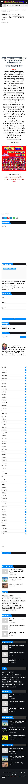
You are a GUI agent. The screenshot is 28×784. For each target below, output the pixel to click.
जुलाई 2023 (14, 441)
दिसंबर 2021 (14, 493)
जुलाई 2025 (14, 381)
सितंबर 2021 (14, 501)
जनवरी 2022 (14, 490)
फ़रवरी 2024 (14, 422)
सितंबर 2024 (14, 408)
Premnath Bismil (8, 608)
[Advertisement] (14, 39)
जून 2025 (14, 383)
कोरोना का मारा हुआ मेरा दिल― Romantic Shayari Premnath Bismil (14, 179)
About (9, 772)
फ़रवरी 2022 (14, 487)
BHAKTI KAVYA (7, 596)
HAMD (23, 601)
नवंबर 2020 (14, 528)
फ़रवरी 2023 (14, 454)
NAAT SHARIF (7, 606)
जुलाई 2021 (14, 506)
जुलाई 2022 (14, 473)
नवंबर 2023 (14, 430)
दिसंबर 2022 (14, 460)
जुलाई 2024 (14, 413)
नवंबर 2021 (14, 495)
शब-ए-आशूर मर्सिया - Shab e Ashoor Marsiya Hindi (16, 632)
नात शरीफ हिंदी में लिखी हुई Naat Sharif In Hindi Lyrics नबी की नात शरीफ (17, 578)
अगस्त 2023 (14, 438)
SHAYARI (7, 10)
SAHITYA (20, 608)
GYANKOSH (14, 601)
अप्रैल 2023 (14, 449)
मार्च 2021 (14, 517)
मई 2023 (14, 446)
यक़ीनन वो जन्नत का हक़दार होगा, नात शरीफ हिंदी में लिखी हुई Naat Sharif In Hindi (17, 736)
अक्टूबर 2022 (14, 465)
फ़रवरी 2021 (14, 520)
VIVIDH (13, 610)
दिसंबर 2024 (14, 400)
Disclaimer (14, 774)
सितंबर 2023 (14, 435)
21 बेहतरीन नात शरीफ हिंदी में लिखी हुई (16, 584)
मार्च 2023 (14, 452)
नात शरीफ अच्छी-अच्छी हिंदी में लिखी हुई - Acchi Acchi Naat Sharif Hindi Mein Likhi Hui (16, 571)
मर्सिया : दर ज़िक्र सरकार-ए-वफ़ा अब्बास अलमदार (16, 619)
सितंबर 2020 (14, 534)
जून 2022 (14, 476)
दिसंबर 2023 (14, 427)
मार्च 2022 (14, 484)
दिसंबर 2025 (14, 372)
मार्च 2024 (14, 419)
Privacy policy (22, 772)
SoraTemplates (10, 780)
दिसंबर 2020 (14, 525)
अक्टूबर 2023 (14, 433)
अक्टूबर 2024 (14, 405)
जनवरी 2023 (14, 457)
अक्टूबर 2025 (14, 378)
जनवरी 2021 (14, 523)
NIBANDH (17, 606)
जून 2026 (14, 367)
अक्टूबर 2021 (14, 498)
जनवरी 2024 (14, 424)
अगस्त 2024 (14, 411)
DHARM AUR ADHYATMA (11, 598)
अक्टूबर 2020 (14, 531)
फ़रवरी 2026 (14, 370)
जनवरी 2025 (14, 397)
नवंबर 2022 (14, 463)
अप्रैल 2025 (14, 389)
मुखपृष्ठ (3, 546)
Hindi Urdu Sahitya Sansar (15, 776)
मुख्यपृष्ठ (3, 10)
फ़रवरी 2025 (14, 394)
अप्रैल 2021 (14, 514)
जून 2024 (14, 416)
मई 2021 (14, 512)
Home (4, 772)
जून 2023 (14, 443)
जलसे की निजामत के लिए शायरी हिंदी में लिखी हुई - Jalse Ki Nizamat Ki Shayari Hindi (17, 729)
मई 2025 (14, 386)
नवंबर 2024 (14, 402)
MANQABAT (14, 603)
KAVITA (5, 603)
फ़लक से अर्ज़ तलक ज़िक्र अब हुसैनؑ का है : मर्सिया (17, 626)
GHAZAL (5, 601)
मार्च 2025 (14, 392)
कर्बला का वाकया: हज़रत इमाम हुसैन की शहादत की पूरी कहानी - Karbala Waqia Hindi (13, 282)
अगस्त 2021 (14, 504)
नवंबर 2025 (14, 375)
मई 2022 (14, 479)
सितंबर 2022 (14, 468)
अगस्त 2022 (14, 471)
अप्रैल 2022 (14, 482)
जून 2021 (14, 509)
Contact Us (14, 772)
